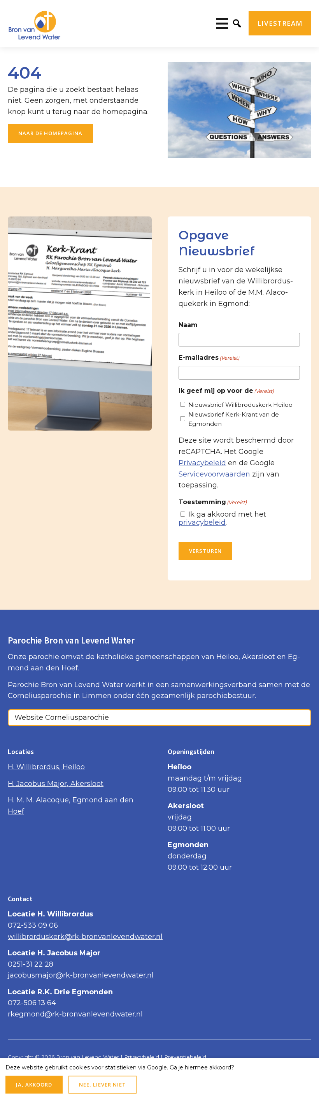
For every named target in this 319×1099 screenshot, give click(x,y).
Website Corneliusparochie (61, 717)
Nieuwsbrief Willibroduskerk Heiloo (240, 404)
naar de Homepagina (50, 133)
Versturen (205, 550)
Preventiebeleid (185, 1057)
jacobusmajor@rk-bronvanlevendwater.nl (81, 975)
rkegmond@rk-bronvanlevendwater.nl (75, 1014)
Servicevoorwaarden (214, 474)
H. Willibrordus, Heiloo (46, 767)
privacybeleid (202, 523)
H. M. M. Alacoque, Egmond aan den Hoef (70, 806)
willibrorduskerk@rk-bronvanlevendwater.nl (85, 936)
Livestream (280, 23)
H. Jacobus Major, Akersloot (55, 783)
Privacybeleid (202, 463)
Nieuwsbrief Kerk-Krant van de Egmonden (233, 419)
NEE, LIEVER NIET (102, 1084)
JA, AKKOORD (34, 1084)
